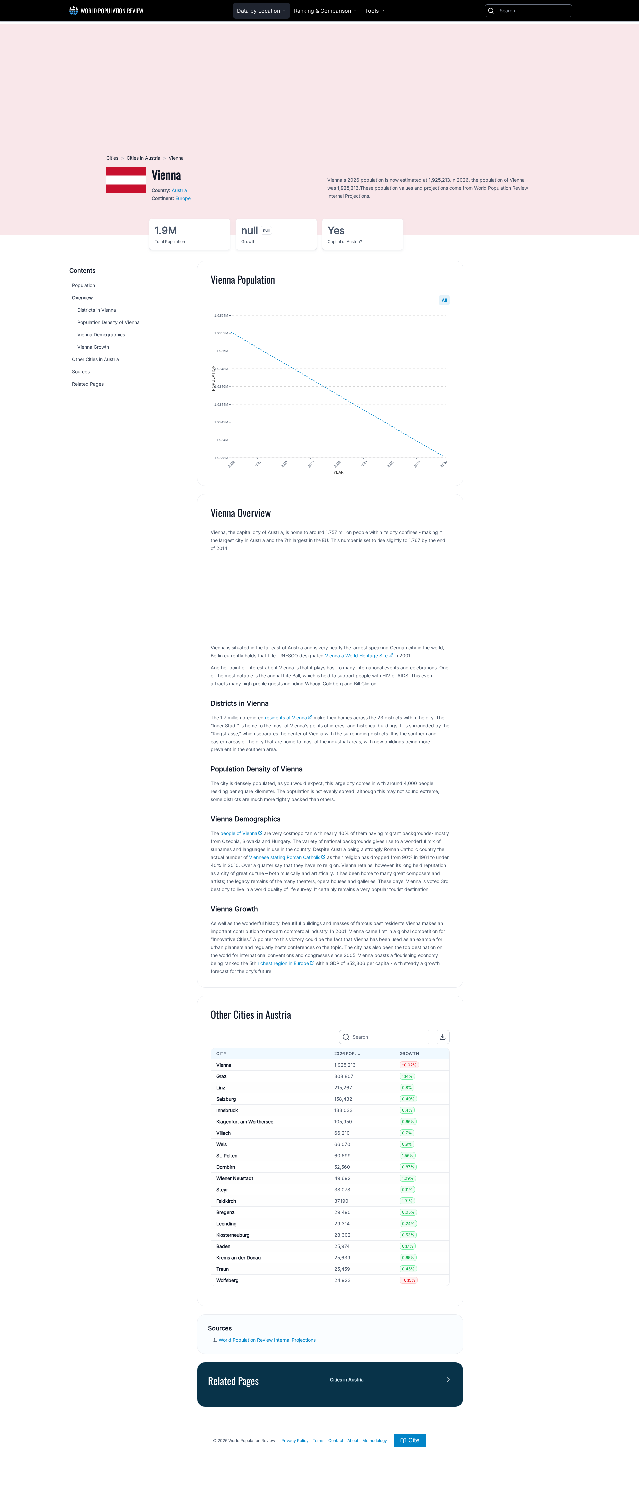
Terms (318, 1440)
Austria (179, 190)
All (444, 300)
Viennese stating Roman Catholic (284, 857)
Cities (112, 158)
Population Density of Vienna (108, 322)
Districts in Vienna (96, 310)
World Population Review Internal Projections (267, 1340)
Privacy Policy (295, 1440)
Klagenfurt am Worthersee (244, 1121)
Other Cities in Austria (95, 359)
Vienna (223, 1065)
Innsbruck (227, 1110)
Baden (223, 1246)
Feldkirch (226, 1201)
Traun (222, 1269)
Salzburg (226, 1099)
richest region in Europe (283, 963)
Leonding (226, 1223)
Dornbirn (225, 1167)
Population (83, 285)
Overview (82, 297)
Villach (223, 1133)
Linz (220, 1087)
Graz (221, 1076)
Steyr (222, 1189)
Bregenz (225, 1212)
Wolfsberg (227, 1280)
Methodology (374, 1440)
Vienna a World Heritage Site (356, 655)
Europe (183, 198)
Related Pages (88, 384)
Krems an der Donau (238, 1257)
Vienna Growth (93, 347)
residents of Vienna (286, 717)
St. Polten (226, 1155)
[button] (443, 1037)
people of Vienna (238, 833)
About (352, 1440)
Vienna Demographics (101, 334)
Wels (221, 1144)
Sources (81, 371)
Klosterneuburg (233, 1235)
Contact (335, 1440)
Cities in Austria (143, 158)
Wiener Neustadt (234, 1178)
